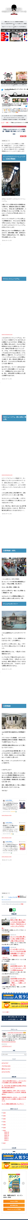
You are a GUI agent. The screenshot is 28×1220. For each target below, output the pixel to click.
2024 (4, 1112)
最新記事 (14, 1076)
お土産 (3, 30)
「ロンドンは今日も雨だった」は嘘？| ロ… (14, 1019)
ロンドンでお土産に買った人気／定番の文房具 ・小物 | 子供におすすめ (18, 939)
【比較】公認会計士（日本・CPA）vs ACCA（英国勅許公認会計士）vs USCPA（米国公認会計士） (14, 1092)
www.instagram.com (7, 334)
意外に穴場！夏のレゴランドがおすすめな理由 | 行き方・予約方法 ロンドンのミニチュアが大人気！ (14, 924)
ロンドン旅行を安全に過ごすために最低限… (14, 1017)
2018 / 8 (6, 1138)
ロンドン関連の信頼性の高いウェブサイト (13, 1104)
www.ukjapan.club (6, 815)
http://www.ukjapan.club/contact (9, 1041)
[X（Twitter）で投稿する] (10, 910)
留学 (3, 82)
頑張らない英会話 (18, 82)
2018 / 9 (6, 1137)
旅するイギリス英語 (10, 82)
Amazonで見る (14, 1201)
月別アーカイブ (14, 1108)
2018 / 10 (6, 1135)
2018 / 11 (6, 1133)
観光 (25, 30)
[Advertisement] (14, 56)
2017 (4, 1143)
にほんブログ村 (13, 897)
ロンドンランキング (6, 899)
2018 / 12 (6, 1132)
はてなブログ (5, 1063)
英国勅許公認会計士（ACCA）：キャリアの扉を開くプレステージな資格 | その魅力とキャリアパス (14, 1099)
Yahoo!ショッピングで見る (14, 1209)
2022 (4, 1118)
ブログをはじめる (6, 1066)
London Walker (14, 9)
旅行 (17, 30)
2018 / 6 (6, 1140)
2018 (4, 1130)
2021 (4, 1121)
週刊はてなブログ (6, 1069)
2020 (4, 1124)
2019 (4, 1127)
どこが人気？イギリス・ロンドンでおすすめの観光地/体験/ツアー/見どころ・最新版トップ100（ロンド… (14, 953)
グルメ (21, 30)
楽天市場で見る (14, 1205)
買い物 (13, 30)
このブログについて (7, 1046)
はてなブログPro (6, 1071)
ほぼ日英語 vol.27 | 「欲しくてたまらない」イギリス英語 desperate (18, 968)
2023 (4, 1115)
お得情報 (8, 30)
